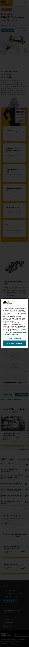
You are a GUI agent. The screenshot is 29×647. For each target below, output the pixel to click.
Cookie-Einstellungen (14, 338)
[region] (14, 323)
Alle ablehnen (20, 302)
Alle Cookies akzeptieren (14, 343)
